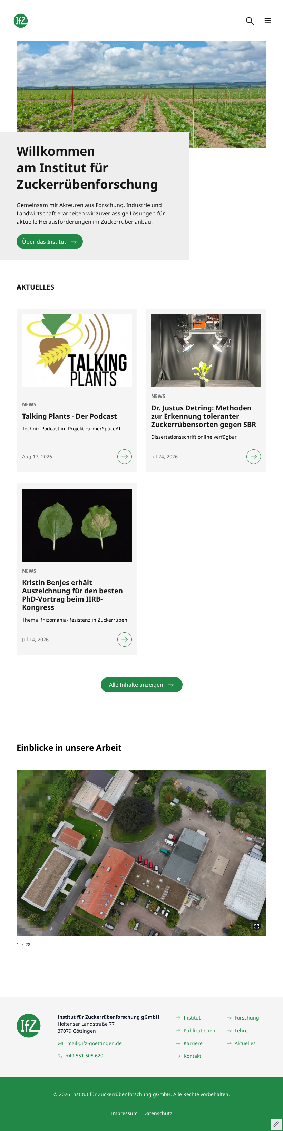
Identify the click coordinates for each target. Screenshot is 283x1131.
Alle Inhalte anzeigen (136, 685)
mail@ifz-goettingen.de (94, 1043)
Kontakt (192, 1056)
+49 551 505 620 (84, 1055)
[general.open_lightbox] (257, 926)
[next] (204, 847)
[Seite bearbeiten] (276, 1124)
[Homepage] (20, 20)
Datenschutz (157, 1113)
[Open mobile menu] (268, 21)
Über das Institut (44, 241)
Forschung (247, 1017)
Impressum (124, 1113)
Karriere (193, 1043)
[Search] (249, 20)
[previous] (79, 847)
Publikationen (199, 1030)
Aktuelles (245, 1043)
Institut (192, 1017)
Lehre (241, 1030)
